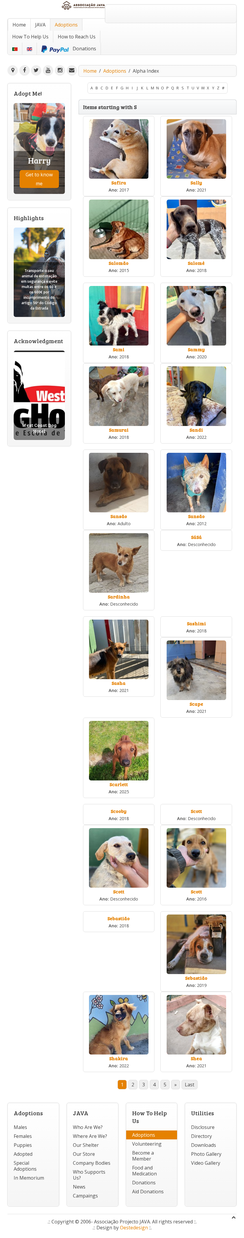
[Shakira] (118, 1024)
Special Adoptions (25, 1166)
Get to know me (39, 179)
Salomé (196, 263)
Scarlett (119, 784)
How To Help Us (30, 36)
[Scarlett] (118, 750)
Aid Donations (148, 1191)
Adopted (23, 1154)
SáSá (196, 537)
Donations (144, 1182)
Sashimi (196, 623)
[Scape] (196, 669)
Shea (196, 1058)
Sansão (118, 516)
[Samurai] (118, 395)
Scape (196, 704)
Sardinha (119, 596)
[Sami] (118, 315)
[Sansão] (118, 482)
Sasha (119, 683)
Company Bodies (91, 1163)
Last (189, 1084)
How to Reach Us (77, 36)
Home (19, 24)
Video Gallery (205, 1163)
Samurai (119, 430)
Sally (196, 182)
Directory (201, 1136)
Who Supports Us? (89, 1175)
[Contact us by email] (72, 70)
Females (23, 1136)
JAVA (40, 24)
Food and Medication (144, 1170)
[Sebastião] (196, 943)
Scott (196, 811)
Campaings (85, 1195)
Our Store (84, 1154)
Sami (118, 349)
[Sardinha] (118, 562)
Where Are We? (90, 1136)
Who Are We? (88, 1127)
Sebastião (118, 918)
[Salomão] (118, 228)
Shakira (118, 1058)
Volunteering (147, 1144)
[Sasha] (118, 649)
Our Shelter (86, 1145)
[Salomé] (196, 228)
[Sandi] (196, 395)
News (79, 1186)
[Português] (15, 49)
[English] (29, 49)
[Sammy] (196, 315)
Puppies (23, 1145)
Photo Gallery (206, 1154)
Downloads (203, 1145)
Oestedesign (134, 1227)
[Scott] (118, 857)
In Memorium (29, 1178)
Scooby (118, 811)
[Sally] (196, 148)
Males (20, 1127)
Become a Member (143, 1156)
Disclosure (203, 1127)
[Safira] (118, 148)
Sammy (196, 349)
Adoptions (66, 24)
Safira (118, 182)
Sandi (196, 430)
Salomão (119, 263)
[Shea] (196, 1024)
